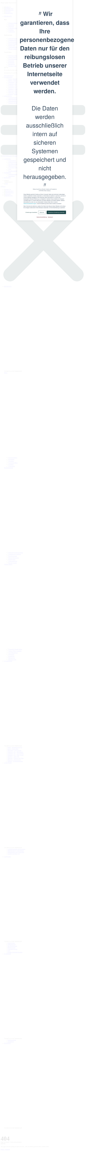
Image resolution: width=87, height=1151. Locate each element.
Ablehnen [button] (42, 212)
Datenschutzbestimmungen (30, 203)
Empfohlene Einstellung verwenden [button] (56, 212)
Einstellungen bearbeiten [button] (31, 212)
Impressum (50, 217)
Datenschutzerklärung (42, 217)
